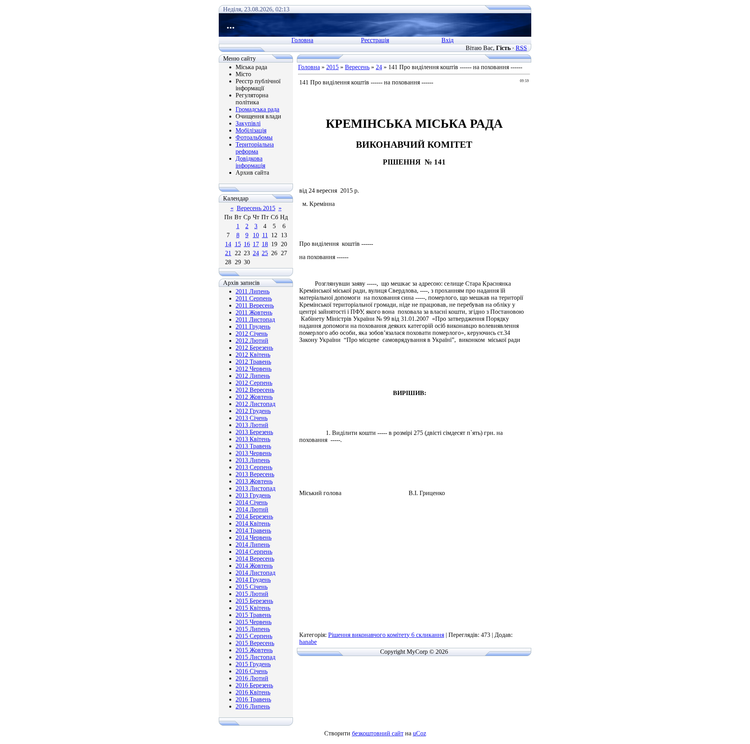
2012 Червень (253, 368)
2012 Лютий (252, 340)
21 (228, 253)
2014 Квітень (253, 523)
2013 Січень (252, 418)
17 (256, 244)
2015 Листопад (255, 657)
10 (256, 235)
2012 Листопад (255, 404)
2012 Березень (254, 347)
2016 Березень (254, 685)
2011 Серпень (254, 298)
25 (265, 253)
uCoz (419, 733)
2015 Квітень (253, 607)
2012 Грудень (253, 411)
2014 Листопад (255, 572)
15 (238, 244)
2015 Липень (253, 629)
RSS (521, 48)
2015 (332, 67)
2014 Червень (253, 537)
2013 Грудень (253, 495)
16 (247, 244)
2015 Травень (253, 615)
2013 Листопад (255, 488)
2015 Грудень (253, 664)
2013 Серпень (254, 467)
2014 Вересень (255, 558)
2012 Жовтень (254, 396)
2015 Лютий (252, 593)
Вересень (357, 67)
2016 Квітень (253, 692)
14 (228, 244)
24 (256, 253)
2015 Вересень (255, 643)
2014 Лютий (252, 509)
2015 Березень (254, 600)
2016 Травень (253, 699)
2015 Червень (253, 622)
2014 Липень (253, 544)
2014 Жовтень (254, 565)
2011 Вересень (255, 305)
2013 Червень (253, 453)
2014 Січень (252, 502)
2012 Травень (253, 361)
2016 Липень (253, 706)
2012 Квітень (253, 354)
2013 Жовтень (254, 481)
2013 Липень (253, 460)
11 (265, 235)
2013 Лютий (252, 425)
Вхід (447, 40)
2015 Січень (252, 586)
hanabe (308, 641)
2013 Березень (254, 432)
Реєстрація (375, 40)
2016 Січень (252, 671)
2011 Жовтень (254, 312)
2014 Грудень (253, 579)
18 (265, 244)
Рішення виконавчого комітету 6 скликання (386, 634)
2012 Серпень (254, 382)
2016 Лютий (252, 678)
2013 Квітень (253, 439)
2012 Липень (253, 375)
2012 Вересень (255, 389)
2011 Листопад (255, 319)
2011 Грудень (253, 326)
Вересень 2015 (256, 208)
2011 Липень (253, 291)
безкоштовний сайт (378, 733)
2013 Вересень (255, 474)
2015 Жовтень (254, 650)
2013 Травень (253, 446)
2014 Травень (253, 530)
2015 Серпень (254, 636)
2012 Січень (252, 333)
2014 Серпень (254, 551)
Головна (302, 40)
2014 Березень (254, 516)
